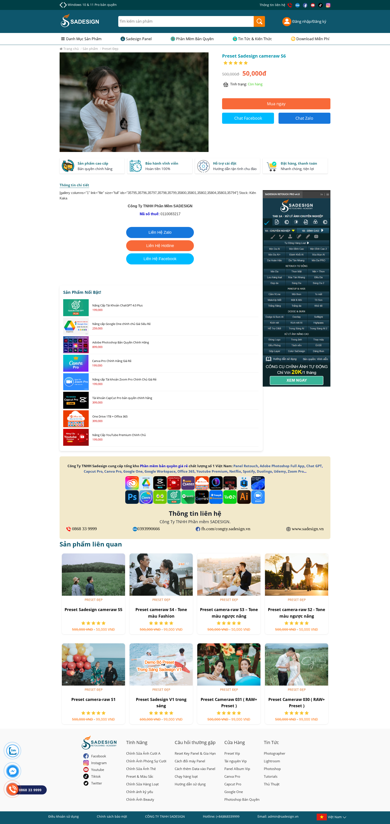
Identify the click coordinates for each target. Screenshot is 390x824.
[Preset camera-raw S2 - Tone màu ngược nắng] (296, 574)
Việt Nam (335, 817)
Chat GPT (314, 466)
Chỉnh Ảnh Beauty (140, 799)
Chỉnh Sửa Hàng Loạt (142, 784)
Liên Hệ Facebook (160, 259)
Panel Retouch (245, 466)
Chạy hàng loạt (186, 776)
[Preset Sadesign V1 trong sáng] (161, 664)
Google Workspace (160, 471)
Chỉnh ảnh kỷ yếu (139, 791)
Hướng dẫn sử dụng (190, 784)
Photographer (274, 753)
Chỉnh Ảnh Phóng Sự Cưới (146, 761)
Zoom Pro (296, 471)
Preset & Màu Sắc (139, 776)
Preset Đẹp (93, 600)
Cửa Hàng (234, 742)
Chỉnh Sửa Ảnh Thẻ (141, 768)
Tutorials (270, 776)
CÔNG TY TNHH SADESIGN (165, 816)
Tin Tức (271, 742)
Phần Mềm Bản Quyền (195, 38)
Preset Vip (232, 753)
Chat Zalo (304, 118)
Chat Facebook (248, 118)
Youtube (97, 769)
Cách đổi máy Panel (190, 761)
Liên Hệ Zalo (160, 232)
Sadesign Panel (139, 38)
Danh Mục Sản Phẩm (84, 38)
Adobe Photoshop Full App (282, 466)
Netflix (235, 471)
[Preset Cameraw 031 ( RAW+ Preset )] (228, 664)
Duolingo (264, 471)
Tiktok (96, 776)
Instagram (99, 763)
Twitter (96, 783)
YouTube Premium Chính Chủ (90, 4)
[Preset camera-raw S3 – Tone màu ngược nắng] (228, 574)
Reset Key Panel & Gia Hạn (195, 753)
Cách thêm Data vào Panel (195, 768)
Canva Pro (112, 471)
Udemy (280, 471)
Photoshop (272, 768)
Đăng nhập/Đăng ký (308, 21)
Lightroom (272, 761)
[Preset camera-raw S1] (93, 664)
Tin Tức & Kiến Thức (255, 38)
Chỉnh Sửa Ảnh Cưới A (143, 753)
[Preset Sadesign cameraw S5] (93, 574)
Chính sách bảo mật (112, 816)
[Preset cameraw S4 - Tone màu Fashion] (161, 574)
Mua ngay (276, 103)
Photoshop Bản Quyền (242, 799)
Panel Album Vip (237, 768)
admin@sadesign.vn (283, 816)
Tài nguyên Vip (235, 761)
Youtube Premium (212, 471)
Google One (133, 471)
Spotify (249, 471)
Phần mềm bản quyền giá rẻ (164, 466)
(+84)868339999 (227, 816)
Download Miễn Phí (312, 38)
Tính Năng (136, 742)
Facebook (98, 756)
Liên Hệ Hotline (160, 245)
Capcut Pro (93, 471)
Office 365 (186, 471)
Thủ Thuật (271, 784)
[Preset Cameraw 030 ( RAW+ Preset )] (296, 664)
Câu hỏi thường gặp (195, 742)
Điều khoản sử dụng (63, 816)
